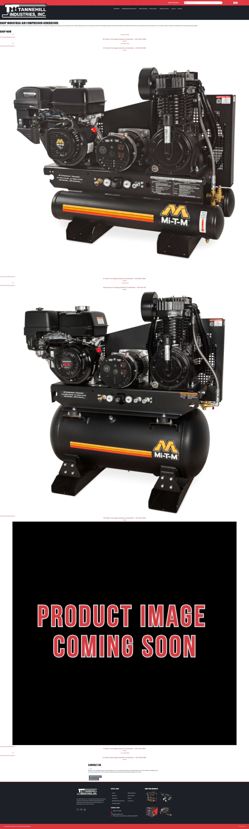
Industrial (116, 8)
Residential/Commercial (129, 8)
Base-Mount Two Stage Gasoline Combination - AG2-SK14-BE (124, 287)
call (116, 770)
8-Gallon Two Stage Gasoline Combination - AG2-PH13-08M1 (125, 749)
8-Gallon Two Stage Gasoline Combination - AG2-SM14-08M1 (124, 279)
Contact (179, 8)
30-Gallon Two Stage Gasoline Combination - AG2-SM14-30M (124, 48)
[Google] (85, 809)
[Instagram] (237, 3)
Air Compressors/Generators (7, 37)
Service (174, 8)
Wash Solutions (143, 8)
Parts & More (152, 8)
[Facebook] (234, 3)
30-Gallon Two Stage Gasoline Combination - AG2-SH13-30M (124, 518)
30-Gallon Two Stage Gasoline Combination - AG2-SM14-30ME (124, 39)
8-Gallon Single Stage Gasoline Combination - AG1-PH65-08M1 (124, 757)
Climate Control (163, 8)
